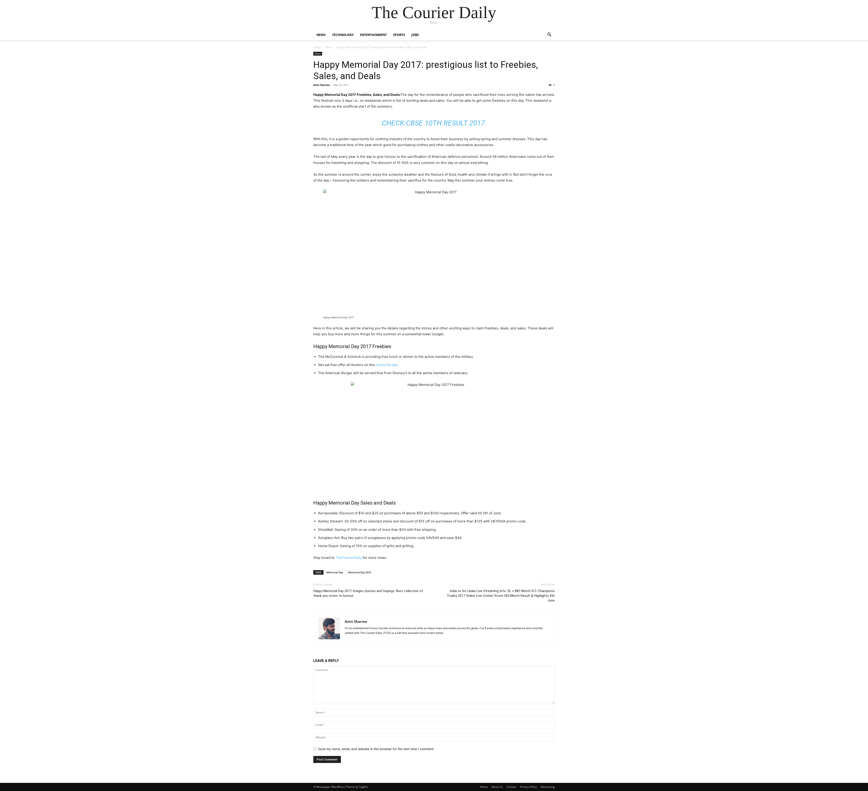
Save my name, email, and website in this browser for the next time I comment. (376, 749)
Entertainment (373, 35)
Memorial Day (334, 572)
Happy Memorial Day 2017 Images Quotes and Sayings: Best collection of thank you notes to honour (368, 593)
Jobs (415, 35)
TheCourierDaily (348, 557)
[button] (549, 35)
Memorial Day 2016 (359, 572)
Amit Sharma (321, 85)
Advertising (547, 787)
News (321, 35)
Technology (343, 35)
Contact (511, 787)
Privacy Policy (528, 787)
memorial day (386, 365)
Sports (399, 35)
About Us (497, 787)
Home (317, 47)
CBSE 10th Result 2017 (445, 123)
